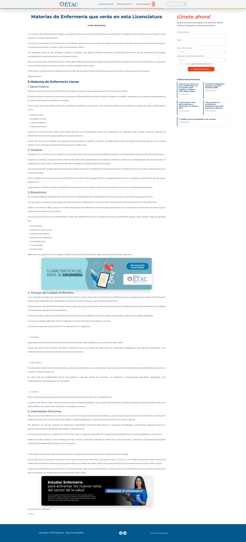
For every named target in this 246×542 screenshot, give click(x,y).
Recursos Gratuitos (105, 4)
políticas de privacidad (199, 64)
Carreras (31, 514)
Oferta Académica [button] (124, 4)
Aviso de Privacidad (159, 533)
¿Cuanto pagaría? (143, 4)
